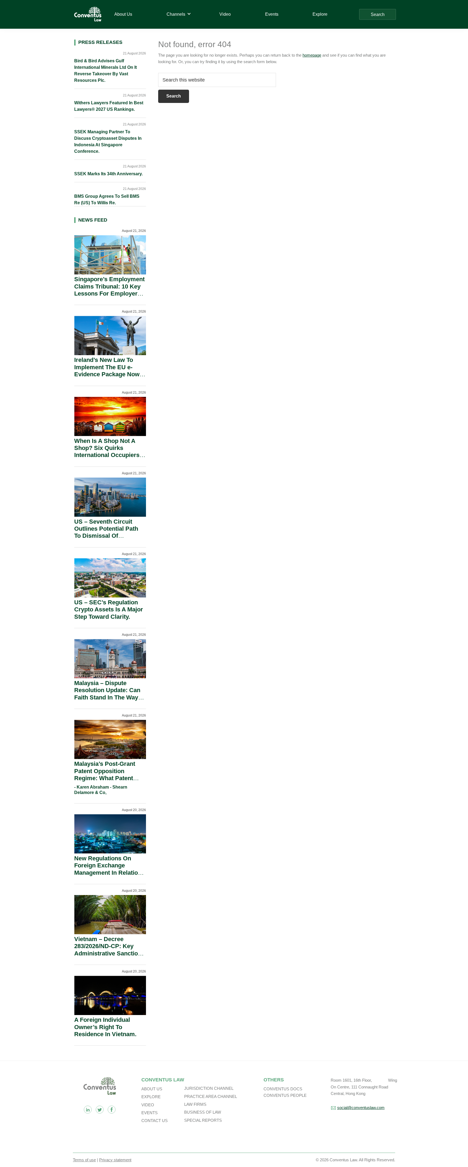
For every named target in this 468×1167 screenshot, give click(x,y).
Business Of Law (202, 1112)
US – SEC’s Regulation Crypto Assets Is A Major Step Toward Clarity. (108, 609)
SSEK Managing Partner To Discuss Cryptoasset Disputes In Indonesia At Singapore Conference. (108, 141)
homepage (312, 55)
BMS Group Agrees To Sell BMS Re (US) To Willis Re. (106, 199)
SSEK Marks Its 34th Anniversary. (108, 173)
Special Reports (203, 1120)
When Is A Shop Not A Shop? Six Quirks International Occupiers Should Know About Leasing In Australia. (106, 455)
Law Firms (195, 1104)
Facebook (112, 1110)
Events (149, 1112)
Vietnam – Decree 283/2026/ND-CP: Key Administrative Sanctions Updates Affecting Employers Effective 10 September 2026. (109, 957)
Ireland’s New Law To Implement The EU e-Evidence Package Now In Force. (106, 370)
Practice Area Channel (210, 1096)
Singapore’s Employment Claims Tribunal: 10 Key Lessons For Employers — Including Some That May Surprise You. (109, 293)
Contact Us (154, 1120)
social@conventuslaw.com (361, 1107)
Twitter (100, 1110)
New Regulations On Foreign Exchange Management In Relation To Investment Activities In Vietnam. (107, 872)
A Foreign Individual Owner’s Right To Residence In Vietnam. (105, 1027)
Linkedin (88, 1110)
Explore (151, 1096)
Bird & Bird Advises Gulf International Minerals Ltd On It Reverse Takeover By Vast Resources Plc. (105, 71)
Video (147, 1105)
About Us (151, 1089)
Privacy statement (115, 1160)
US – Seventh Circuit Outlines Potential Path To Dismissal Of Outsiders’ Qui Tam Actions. (106, 536)
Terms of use (84, 1160)
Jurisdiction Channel (208, 1088)
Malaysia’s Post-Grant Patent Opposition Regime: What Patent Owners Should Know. (105, 774)
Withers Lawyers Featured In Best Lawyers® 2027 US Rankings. (108, 106)
